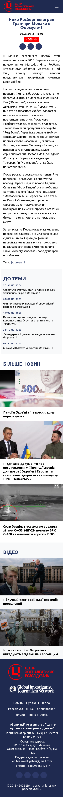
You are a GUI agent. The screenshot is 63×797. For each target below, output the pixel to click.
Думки (20, 714)
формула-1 (17, 262)
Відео (10, 552)
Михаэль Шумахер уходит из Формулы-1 (28, 348)
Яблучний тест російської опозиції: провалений (30, 601)
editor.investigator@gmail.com (32, 761)
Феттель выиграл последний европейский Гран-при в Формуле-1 (28, 305)
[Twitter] (30, 46)
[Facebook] (22, 46)
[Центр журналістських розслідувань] (18, 6)
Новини (31, 39)
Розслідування (18, 708)
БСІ (32, 708)
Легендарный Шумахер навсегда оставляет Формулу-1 (29, 336)
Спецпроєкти (46, 708)
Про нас (32, 714)
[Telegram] (39, 46)
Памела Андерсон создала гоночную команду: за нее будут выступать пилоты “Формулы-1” (28, 320)
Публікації (32, 702)
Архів (43, 714)
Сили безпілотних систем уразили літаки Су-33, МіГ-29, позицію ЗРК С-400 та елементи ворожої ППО (30, 530)
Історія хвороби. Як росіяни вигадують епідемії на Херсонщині (30, 652)
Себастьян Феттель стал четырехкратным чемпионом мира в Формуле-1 (29, 291)
